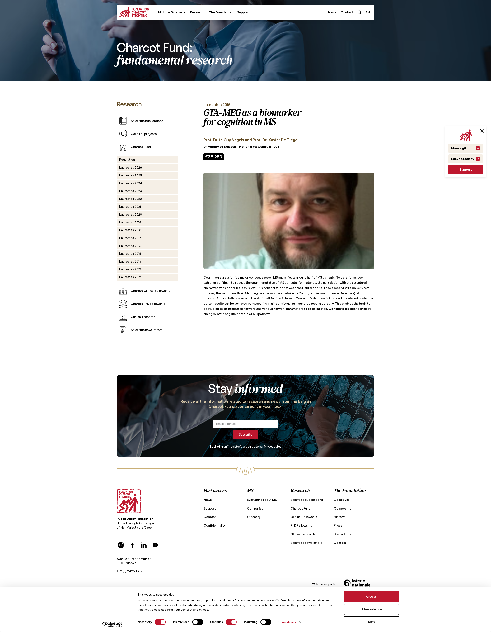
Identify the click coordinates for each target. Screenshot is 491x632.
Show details (287, 622)
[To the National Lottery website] (359, 584)
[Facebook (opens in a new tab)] (132, 545)
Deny (371, 621)
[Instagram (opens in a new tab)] (121, 545)
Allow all (371, 596)
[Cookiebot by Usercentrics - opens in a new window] (112, 624)
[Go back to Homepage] (134, 12)
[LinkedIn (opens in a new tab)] (144, 545)
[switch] (197, 622)
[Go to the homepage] (129, 501)
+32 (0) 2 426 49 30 (130, 571)
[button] (172, 12)
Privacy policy (272, 446)
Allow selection (371, 609)
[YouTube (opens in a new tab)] (155, 545)
